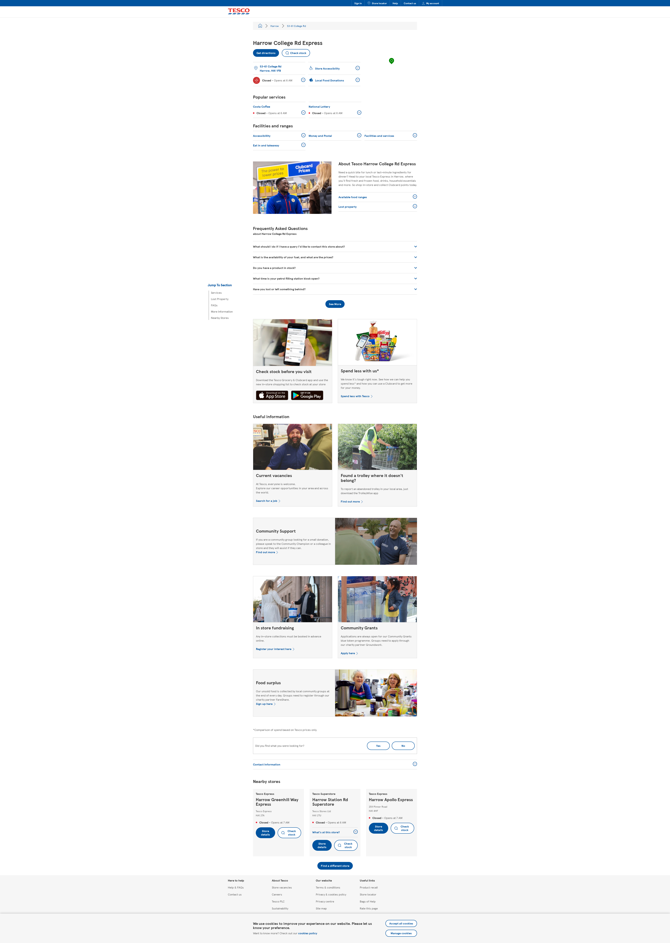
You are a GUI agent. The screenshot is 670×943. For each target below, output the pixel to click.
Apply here (348, 653)
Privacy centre (325, 901)
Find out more (350, 501)
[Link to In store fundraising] (292, 600)
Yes (378, 746)
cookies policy (307, 933)
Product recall (369, 887)
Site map (321, 908)
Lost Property (219, 299)
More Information (222, 311)
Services (216, 293)
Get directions (264, 52)
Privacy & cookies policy (331, 894)
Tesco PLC (278, 901)
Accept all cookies (401, 923)
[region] (391, 64)
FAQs (214, 305)
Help (395, 3)
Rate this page (369, 908)
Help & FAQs (236, 887)
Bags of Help (368, 901)
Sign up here (264, 704)
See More (335, 304)
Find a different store (335, 866)
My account (432, 3)
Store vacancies (282, 887)
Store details (265, 832)
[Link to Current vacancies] (292, 448)
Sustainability (280, 908)
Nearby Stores (220, 318)
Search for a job (266, 501)
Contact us (410, 3)
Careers (277, 894)
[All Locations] (260, 26)
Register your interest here (273, 649)
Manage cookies (401, 933)
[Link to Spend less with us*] (377, 343)
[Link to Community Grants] (377, 600)
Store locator (379, 3)
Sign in (358, 3)
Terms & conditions (328, 887)
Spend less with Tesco (355, 396)
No (398, 745)
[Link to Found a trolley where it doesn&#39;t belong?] (377, 448)
